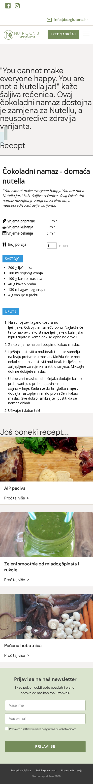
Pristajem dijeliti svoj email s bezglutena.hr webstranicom (42, 729)
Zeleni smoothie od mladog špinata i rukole (41, 567)
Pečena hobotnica (23, 646)
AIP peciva (15, 488)
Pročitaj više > (16, 498)
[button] (86, 35)
